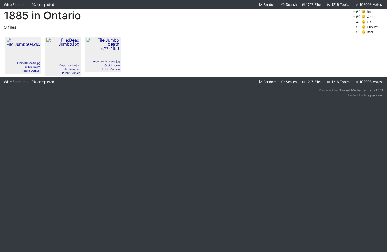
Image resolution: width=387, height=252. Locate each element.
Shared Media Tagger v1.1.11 (361, 90)
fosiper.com (373, 95)
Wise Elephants (16, 5)
